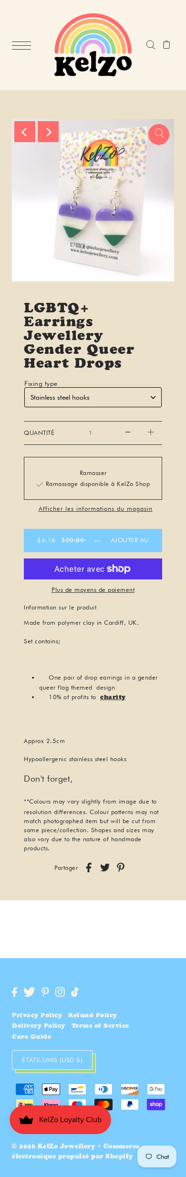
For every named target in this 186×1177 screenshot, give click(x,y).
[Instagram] (60, 992)
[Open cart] (166, 45)
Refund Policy (92, 1016)
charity (113, 698)
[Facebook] (14, 992)
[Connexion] (150, 45)
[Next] (48, 131)
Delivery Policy (38, 1026)
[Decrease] (127, 433)
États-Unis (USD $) (52, 1059)
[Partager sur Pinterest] (120, 867)
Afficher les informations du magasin (96, 509)
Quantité (39, 432)
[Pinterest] (45, 992)
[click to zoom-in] (158, 134)
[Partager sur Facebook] (88, 867)
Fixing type (41, 383)
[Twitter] (29, 992)
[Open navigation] (24, 45)
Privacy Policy (37, 1016)
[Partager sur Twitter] (105, 867)
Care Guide (31, 1037)
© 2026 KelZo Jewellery (53, 1147)
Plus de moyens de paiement (93, 589)
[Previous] (24, 131)
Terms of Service (100, 1026)
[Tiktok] (75, 992)
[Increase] (150, 433)
